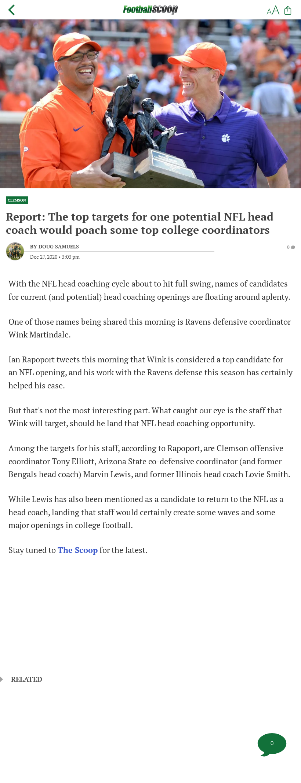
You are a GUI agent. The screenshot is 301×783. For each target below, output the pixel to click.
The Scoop (78, 550)
